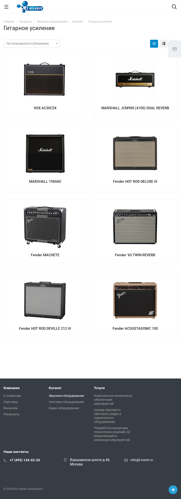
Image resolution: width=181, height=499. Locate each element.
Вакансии (11, 408)
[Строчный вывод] (164, 44)
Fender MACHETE (45, 255)
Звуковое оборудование (66, 395)
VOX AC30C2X (45, 108)
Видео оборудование (64, 408)
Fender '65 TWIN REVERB (135, 255)
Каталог (55, 388)
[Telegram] (173, 489)
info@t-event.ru (141, 460)
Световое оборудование (66, 402)
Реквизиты (12, 414)
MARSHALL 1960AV (45, 181)
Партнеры (11, 402)
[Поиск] (174, 7)
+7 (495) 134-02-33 (25, 460)
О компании (12, 395)
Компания (11, 388)
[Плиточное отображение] (154, 44)
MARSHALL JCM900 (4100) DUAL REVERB (135, 108)
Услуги (99, 388)
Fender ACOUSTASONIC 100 (135, 328)
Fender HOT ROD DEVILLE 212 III (45, 328)
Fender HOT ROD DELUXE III (135, 181)
